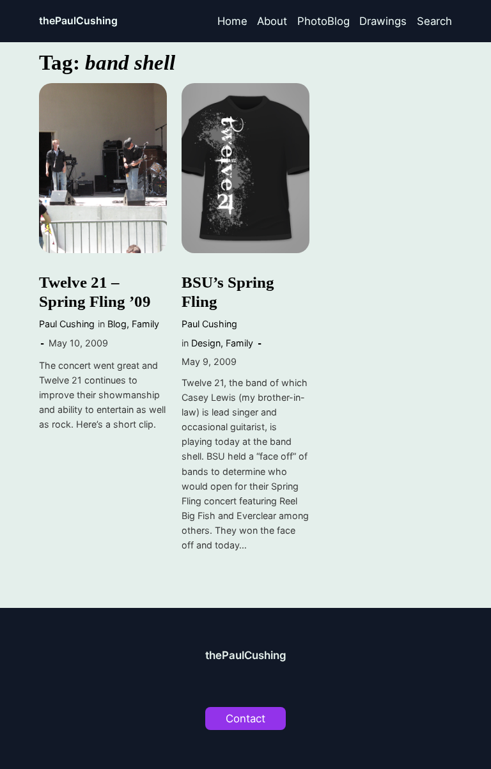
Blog (117, 323)
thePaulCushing (78, 21)
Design (206, 343)
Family (145, 323)
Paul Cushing (67, 323)
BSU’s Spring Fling (228, 292)
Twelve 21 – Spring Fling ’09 (95, 292)
